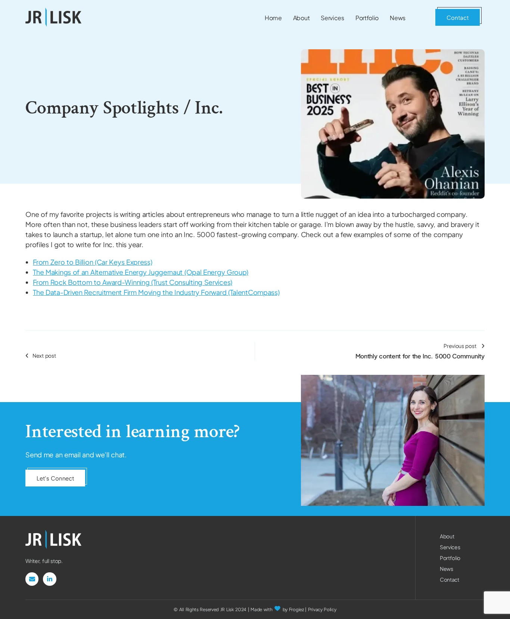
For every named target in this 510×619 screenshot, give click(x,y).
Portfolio (450, 557)
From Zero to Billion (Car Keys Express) (92, 262)
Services (450, 547)
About (447, 536)
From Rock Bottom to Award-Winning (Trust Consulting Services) (132, 282)
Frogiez (296, 609)
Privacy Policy (322, 609)
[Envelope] (31, 578)
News (446, 568)
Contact (449, 579)
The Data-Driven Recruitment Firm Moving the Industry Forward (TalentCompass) (156, 292)
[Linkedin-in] (49, 578)
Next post (44, 355)
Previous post (420, 351)
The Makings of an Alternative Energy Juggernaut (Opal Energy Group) (140, 272)
